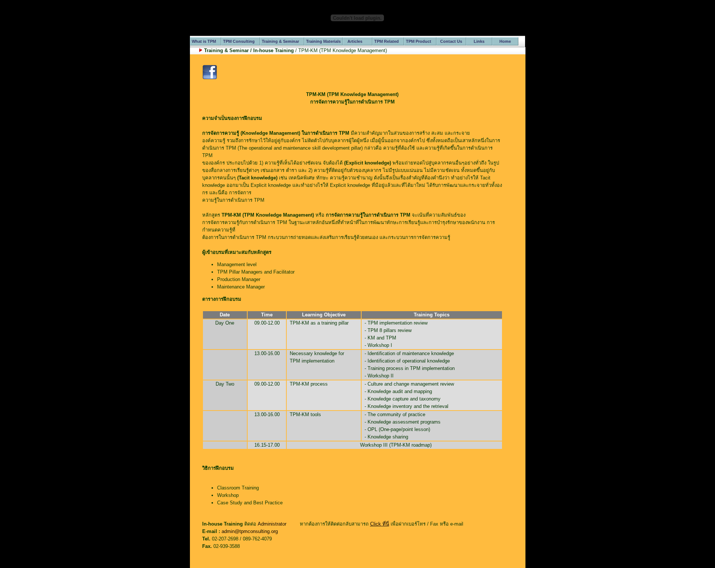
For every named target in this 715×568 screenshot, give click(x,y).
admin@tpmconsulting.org (250, 531)
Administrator (272, 524)
